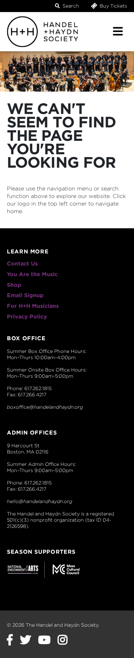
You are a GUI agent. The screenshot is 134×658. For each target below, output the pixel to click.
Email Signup (25, 295)
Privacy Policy (27, 316)
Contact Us (22, 263)
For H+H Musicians (33, 306)
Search (70, 6)
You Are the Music (32, 274)
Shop (14, 285)
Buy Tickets (112, 6)
